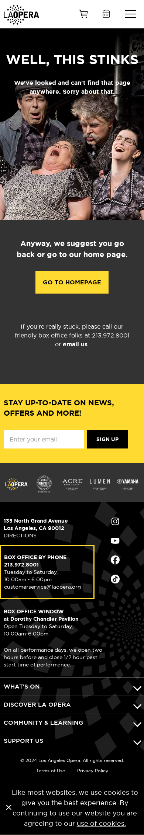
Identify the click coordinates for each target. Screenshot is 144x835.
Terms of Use (50, 770)
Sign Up (107, 439)
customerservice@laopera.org (42, 586)
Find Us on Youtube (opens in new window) (126, 540)
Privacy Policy (92, 770)
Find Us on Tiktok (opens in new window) (126, 579)
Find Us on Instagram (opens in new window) (126, 521)
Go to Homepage (72, 282)
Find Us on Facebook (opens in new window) (126, 559)
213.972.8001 (21, 564)
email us (75, 344)
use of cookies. (101, 823)
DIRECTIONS (20, 535)
